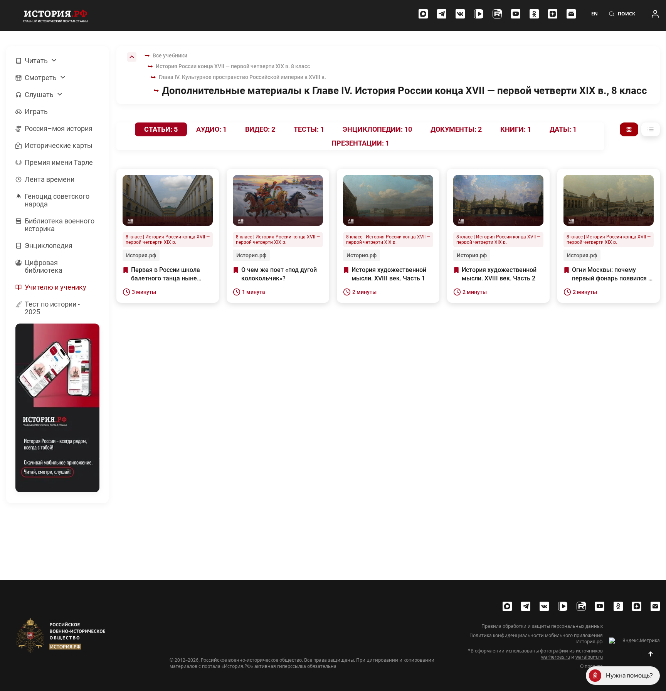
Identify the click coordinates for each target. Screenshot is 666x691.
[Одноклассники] (534, 13)
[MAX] (423, 13)
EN (594, 14)
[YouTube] (515, 13)
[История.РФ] (55, 15)
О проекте (591, 666)
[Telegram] (441, 13)
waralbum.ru (589, 657)
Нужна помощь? (629, 675)
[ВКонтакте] (460, 13)
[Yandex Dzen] (552, 13)
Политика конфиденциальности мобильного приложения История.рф (536, 638)
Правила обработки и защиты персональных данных (542, 626)
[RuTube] (497, 13)
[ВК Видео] (478, 13)
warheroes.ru (555, 657)
